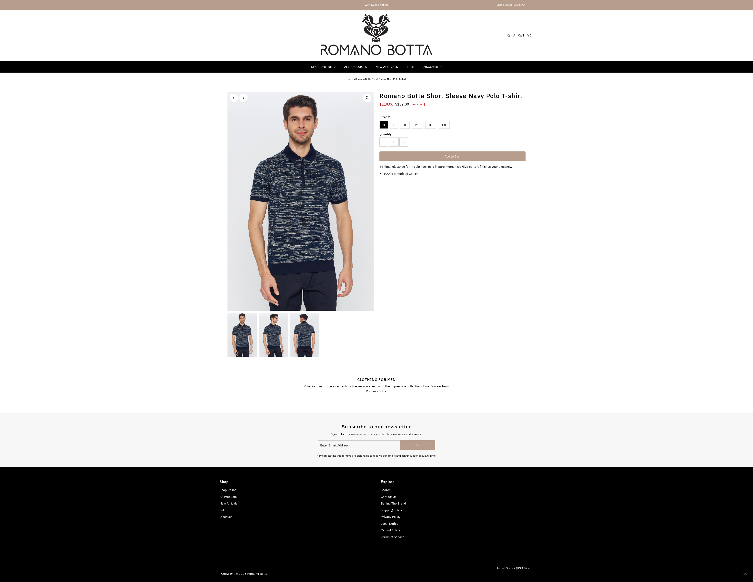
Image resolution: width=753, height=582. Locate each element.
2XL (417, 125)
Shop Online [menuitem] (322, 67)
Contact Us (389, 497)
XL (405, 125)
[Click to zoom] (367, 98)
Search (386, 490)
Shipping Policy (391, 510)
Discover (226, 517)
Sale (223, 510)
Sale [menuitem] (410, 67)
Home (350, 79)
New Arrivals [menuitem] (387, 67)
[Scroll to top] (745, 574)
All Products (228, 497)
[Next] (243, 97)
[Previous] (233, 97)
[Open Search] (508, 35)
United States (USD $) (509, 4)
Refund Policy (390, 530)
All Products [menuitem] (355, 67)
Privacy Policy (390, 517)
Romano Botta (257, 574)
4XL (444, 125)
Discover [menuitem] (431, 67)
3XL (430, 125)
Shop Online (228, 490)
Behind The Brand (393, 503)
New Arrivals (228, 503)
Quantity (385, 134)
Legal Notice (389, 524)
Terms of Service (392, 537)
